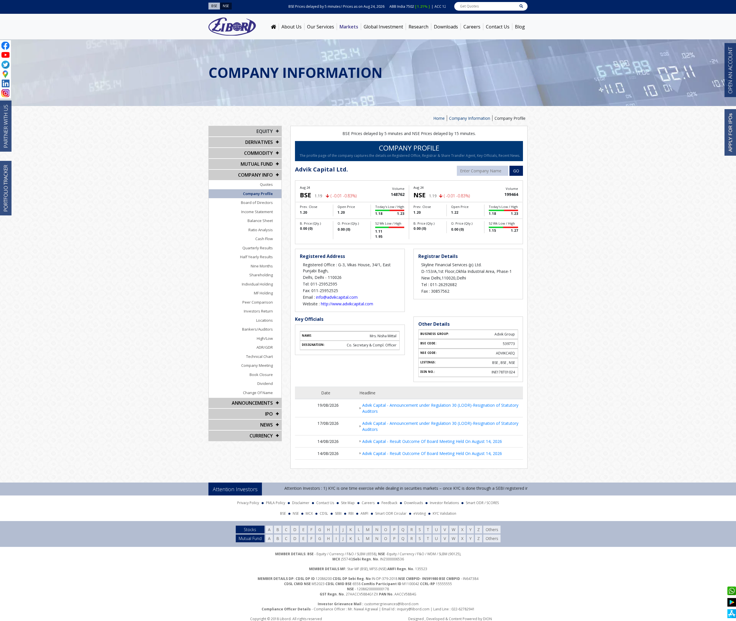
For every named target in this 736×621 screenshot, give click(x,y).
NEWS (266, 425)
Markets (349, 27)
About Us (291, 27)
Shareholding (261, 274)
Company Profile (258, 193)
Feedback (389, 502)
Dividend (265, 383)
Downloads (446, 27)
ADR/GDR (264, 347)
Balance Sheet (260, 220)
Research (418, 27)
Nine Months (262, 266)
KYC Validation (444, 513)
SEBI (338, 513)
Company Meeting (257, 365)
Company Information (469, 118)
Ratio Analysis (260, 229)
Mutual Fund (257, 164)
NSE (296, 513)
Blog (520, 27)
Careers (471, 27)
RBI (351, 513)
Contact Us (497, 27)
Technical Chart (259, 356)
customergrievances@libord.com (391, 603)
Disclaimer (300, 502)
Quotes (266, 184)
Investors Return (258, 311)
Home (439, 118)
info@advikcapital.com (337, 297)
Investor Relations (444, 502)
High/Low (265, 338)
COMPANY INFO (255, 175)
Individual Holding (257, 284)
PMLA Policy (275, 502)
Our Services (320, 27)
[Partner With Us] (6, 126)
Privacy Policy (248, 502)
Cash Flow (264, 238)
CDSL (324, 513)
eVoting (419, 513)
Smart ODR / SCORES (482, 502)
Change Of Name (258, 392)
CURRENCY (261, 436)
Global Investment (383, 27)
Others (492, 529)
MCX (309, 513)
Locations (264, 320)
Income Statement (257, 211)
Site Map (348, 502)
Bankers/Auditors (257, 329)
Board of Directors (257, 202)
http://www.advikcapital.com (347, 303)
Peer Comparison (257, 302)
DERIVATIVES (259, 142)
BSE (283, 513)
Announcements (252, 403)
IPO (269, 414)
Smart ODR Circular (391, 513)
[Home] (273, 26)
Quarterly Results (257, 247)
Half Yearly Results (256, 256)
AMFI (364, 513)
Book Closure (261, 374)
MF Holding (263, 293)
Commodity (258, 153)
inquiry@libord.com (413, 609)
